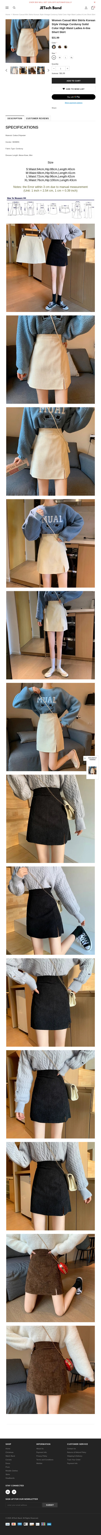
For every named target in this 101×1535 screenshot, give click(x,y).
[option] (27, 41)
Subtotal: (55, 73)
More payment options (73, 103)
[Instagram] (8, 1492)
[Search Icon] (14, 8)
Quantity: (55, 64)
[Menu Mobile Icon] (7, 7)
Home (8, 14)
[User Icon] (86, 8)
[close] (94, 2)
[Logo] (50, 7)
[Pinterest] (14, 1492)
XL (72, 58)
